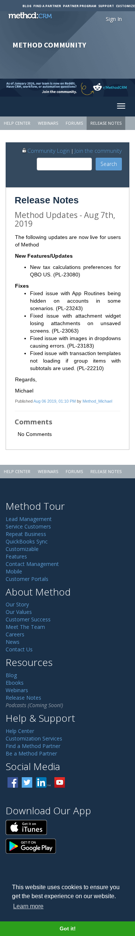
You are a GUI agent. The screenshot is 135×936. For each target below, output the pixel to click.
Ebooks (15, 682)
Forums (74, 123)
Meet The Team (25, 626)
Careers (15, 634)
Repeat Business (26, 533)
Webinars (48, 123)
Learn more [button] (28, 906)
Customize (125, 6)
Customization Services (34, 738)
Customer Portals (27, 578)
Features (16, 556)
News (13, 641)
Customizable (22, 548)
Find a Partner (47, 6)
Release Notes (106, 123)
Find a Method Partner (33, 745)
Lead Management (29, 518)
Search (108, 163)
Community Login (48, 150)
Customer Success (28, 619)
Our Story (17, 604)
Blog (27, 6)
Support (106, 6)
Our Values (19, 611)
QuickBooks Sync (27, 541)
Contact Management (32, 563)
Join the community (98, 150)
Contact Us (19, 649)
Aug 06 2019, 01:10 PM (54, 401)
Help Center (17, 123)
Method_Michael (97, 401)
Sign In (114, 18)
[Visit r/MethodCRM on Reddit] (120, 88)
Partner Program (79, 6)
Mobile (14, 571)
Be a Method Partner (31, 753)
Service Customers (28, 526)
